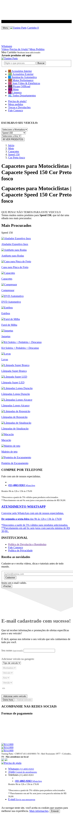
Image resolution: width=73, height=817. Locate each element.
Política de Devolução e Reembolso (27, 544)
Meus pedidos (15, 104)
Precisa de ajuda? (17, 101)
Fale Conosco (15, 110)
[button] (36, 781)
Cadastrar (10, 577)
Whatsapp (6, 46)
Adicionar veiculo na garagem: (17, 658)
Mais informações (38, 811)
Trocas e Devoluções (19, 107)
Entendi (55, 811)
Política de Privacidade (20, 550)
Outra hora (8, 700)
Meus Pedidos (36, 49)
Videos (5, 49)
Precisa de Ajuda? (19, 49)
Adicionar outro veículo (14, 696)
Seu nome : (12, 650)
